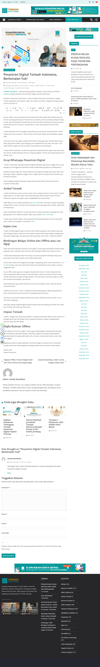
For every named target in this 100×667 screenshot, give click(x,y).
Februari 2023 (84, 349)
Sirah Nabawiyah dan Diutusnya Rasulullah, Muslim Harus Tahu (83, 161)
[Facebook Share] (2, 329)
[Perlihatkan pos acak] (96, 19)
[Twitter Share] (2, 333)
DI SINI (32, 221)
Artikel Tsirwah (66, 596)
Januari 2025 (84, 285)
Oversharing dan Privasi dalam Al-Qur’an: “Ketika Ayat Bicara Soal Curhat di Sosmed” (83, 99)
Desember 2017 (84, 358)
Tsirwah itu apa (50, 85)
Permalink (28, 462)
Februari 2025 (84, 281)
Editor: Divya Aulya (86, 168)
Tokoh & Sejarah (66, 652)
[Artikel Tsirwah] (4, 19)
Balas (9, 473)
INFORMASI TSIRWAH (9, 70)
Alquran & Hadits (14, 20)
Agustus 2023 (84, 339)
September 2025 (84, 269)
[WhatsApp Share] (2, 325)
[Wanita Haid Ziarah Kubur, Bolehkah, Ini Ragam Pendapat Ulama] (75, 209)
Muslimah (64, 621)
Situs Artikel (36, 203)
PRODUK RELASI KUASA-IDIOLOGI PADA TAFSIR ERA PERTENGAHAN (80, 59)
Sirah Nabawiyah (55, 20)
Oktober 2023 (84, 333)
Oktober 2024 (84, 294)
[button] (22, 19)
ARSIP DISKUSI (75, 153)
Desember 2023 (84, 326)
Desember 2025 (84, 265)
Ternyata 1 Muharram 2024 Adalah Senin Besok (56, 423)
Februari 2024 (84, 320)
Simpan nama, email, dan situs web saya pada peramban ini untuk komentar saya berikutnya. (31, 547)
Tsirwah (31, 85)
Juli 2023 (84, 342)
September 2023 (84, 336)
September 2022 (84, 355)
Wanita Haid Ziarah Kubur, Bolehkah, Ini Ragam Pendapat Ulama (90, 208)
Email (4, 524)
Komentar (6, 488)
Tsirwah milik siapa (9, 88)
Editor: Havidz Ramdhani (20, 82)
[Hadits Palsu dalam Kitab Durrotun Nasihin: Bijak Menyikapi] (75, 195)
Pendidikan (65, 633)
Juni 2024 (84, 307)
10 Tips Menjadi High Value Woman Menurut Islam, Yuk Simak (29, 608)
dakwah (6, 94)
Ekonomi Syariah (66, 601)
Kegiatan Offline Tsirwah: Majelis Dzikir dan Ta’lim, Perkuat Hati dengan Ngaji (18, 361)
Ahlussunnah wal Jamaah (12, 85)
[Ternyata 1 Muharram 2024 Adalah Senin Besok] (56, 408)
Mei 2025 (84, 275)
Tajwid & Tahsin (66, 648)
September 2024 (84, 297)
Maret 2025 (84, 278)
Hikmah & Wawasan (67, 609)
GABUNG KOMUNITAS (83, 258)
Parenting (64, 629)
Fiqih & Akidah (66, 605)
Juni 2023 (84, 346)
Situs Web (5, 533)
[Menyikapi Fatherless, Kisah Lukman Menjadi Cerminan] (75, 113)
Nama (4, 514)
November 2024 (84, 291)
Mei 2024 (84, 310)
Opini (73, 50)
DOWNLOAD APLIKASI (83, 37)
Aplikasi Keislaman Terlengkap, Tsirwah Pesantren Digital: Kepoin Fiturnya (10, 427)
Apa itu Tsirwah (24, 85)
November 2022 (84, 352)
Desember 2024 (84, 288)
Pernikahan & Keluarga (35, 20)
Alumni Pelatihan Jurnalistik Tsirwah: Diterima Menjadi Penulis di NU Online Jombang (34, 426)
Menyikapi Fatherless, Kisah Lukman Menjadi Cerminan (89, 112)
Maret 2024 (84, 317)
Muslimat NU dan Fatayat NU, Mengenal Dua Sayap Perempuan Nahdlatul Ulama (10, 607)
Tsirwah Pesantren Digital (22, 88)
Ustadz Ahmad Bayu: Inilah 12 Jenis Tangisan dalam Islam (51, 361)
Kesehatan (64, 617)
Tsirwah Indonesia (40, 85)
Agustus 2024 (84, 301)
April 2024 (84, 313)
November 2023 (84, 330)
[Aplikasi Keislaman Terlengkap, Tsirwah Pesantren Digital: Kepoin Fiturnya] (11, 408)
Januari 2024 (84, 323)
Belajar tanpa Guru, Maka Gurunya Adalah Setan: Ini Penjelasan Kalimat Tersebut (90, 224)
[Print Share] (2, 342)
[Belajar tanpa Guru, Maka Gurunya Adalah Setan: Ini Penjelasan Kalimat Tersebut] (75, 225)
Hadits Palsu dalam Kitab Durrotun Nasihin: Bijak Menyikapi (90, 194)
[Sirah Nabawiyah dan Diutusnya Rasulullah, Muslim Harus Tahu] (83, 142)
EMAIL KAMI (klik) (47, 214)
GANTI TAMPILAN (72, 20)
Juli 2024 (84, 304)
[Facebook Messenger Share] (2, 338)
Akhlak (63, 584)
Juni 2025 (84, 272)
